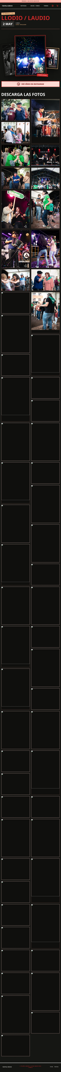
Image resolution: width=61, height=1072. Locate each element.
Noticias (23, 6)
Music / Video (35, 6)
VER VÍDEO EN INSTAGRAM (32, 84)
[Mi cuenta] (52, 6)
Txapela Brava (7, 6)
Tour (51, 1066)
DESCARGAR (55, 141)
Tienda (46, 6)
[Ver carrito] (57, 6)
